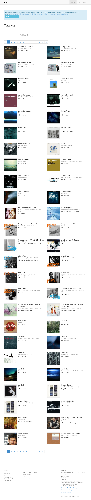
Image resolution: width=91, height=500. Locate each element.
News (84, 2)
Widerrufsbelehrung (66, 492)
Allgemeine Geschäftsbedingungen (69, 488)
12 (42, 42)
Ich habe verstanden (12, 17)
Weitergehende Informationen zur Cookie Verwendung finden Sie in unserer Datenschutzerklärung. (40, 14)
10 (35, 42)
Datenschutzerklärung (66, 490)
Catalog (73, 2)
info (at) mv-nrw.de (27, 478)
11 (39, 42)
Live (79, 2)
